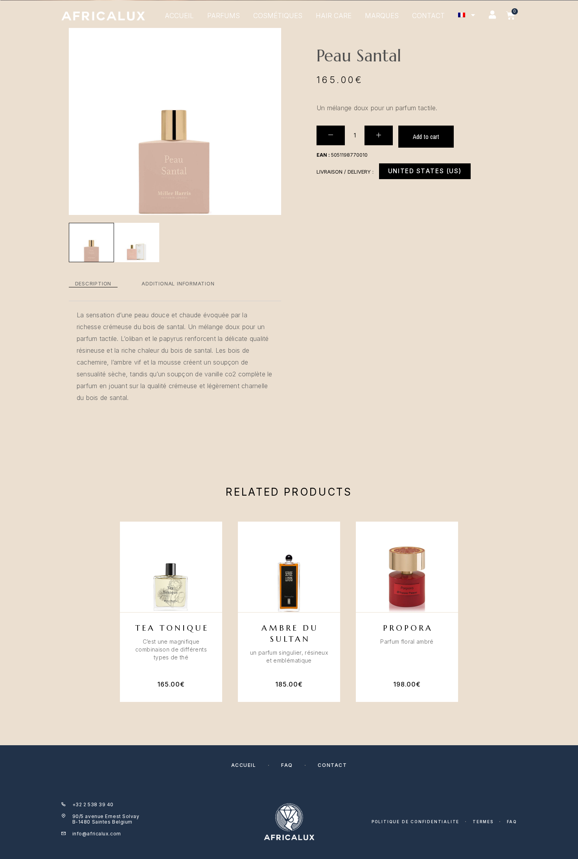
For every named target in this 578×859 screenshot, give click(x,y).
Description (93, 283)
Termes (483, 821)
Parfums (223, 16)
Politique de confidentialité (415, 821)
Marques (382, 16)
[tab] (93, 283)
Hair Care (334, 16)
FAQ (287, 765)
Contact (428, 16)
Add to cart (426, 136)
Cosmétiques (277, 16)
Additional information (178, 283)
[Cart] (511, 15)
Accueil (179, 16)
